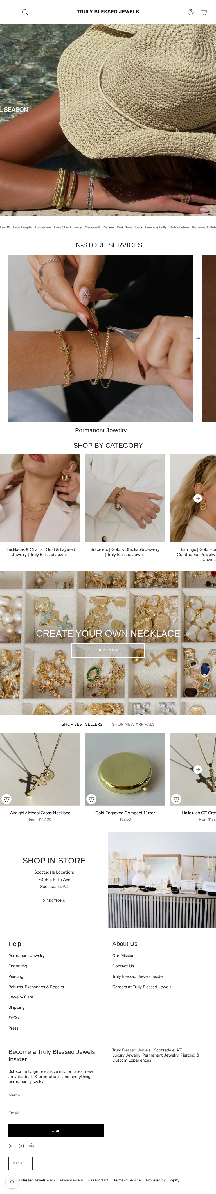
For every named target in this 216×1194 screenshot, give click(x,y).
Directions (54, 901)
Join (56, 1130)
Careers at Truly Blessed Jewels (141, 986)
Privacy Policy (71, 1180)
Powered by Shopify (162, 1180)
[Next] (198, 338)
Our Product (98, 1180)
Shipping (16, 1007)
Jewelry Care (20, 996)
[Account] (190, 12)
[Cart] (204, 12)
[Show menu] (11, 12)
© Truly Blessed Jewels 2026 (31, 1180)
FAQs (13, 1017)
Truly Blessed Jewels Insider (138, 976)
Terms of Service (127, 1180)
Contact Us (123, 966)
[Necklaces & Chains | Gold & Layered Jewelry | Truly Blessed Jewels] (40, 498)
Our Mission (123, 955)
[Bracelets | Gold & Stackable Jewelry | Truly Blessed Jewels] (125, 498)
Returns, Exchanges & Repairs (36, 986)
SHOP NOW (108, 650)
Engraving (17, 966)
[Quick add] (6, 799)
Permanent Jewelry (26, 955)
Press (13, 1028)
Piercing (15, 976)
